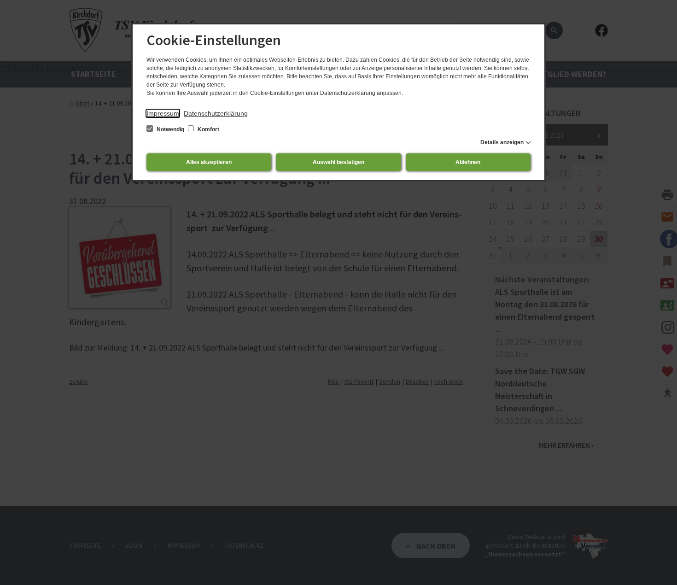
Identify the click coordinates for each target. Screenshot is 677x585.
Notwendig (170, 129)
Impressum (162, 113)
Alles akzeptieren (209, 162)
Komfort (207, 129)
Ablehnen (467, 162)
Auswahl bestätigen (338, 162)
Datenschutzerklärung (216, 113)
